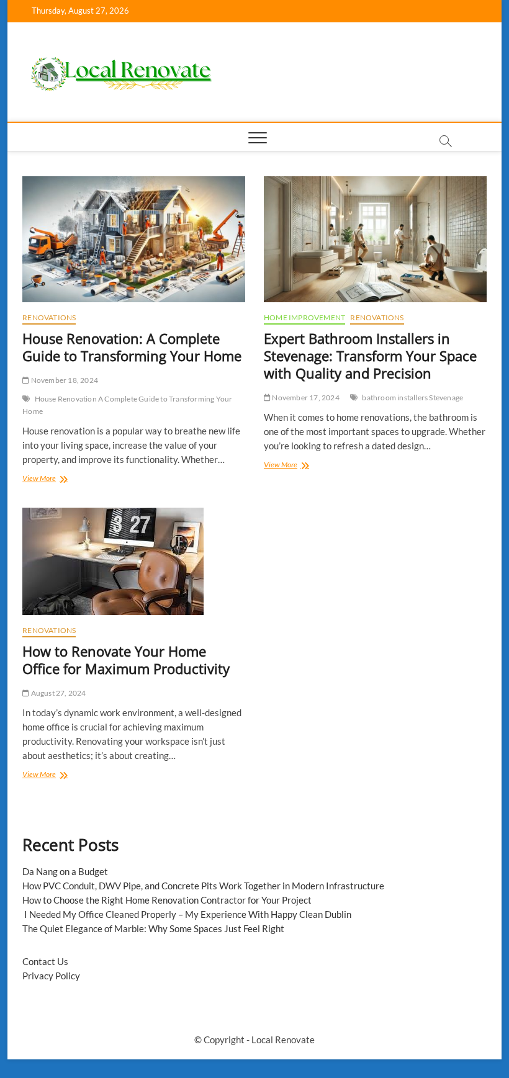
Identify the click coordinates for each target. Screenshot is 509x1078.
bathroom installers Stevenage (412, 397)
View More (59, 479)
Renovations (49, 317)
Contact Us (45, 961)
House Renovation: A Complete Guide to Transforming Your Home (131, 347)
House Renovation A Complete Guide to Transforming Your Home (127, 405)
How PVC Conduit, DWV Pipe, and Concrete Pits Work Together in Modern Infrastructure (203, 885)
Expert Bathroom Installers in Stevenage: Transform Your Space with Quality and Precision (370, 355)
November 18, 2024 (63, 380)
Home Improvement (304, 317)
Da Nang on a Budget (65, 871)
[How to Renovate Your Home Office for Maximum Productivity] (133, 561)
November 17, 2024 (305, 397)
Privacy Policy (51, 975)
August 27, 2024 (57, 693)
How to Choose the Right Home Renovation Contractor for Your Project (167, 899)
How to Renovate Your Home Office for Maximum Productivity (126, 660)
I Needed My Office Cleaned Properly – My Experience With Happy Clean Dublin (186, 914)
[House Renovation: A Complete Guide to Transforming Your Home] (133, 239)
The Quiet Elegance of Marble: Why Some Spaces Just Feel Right (153, 928)
